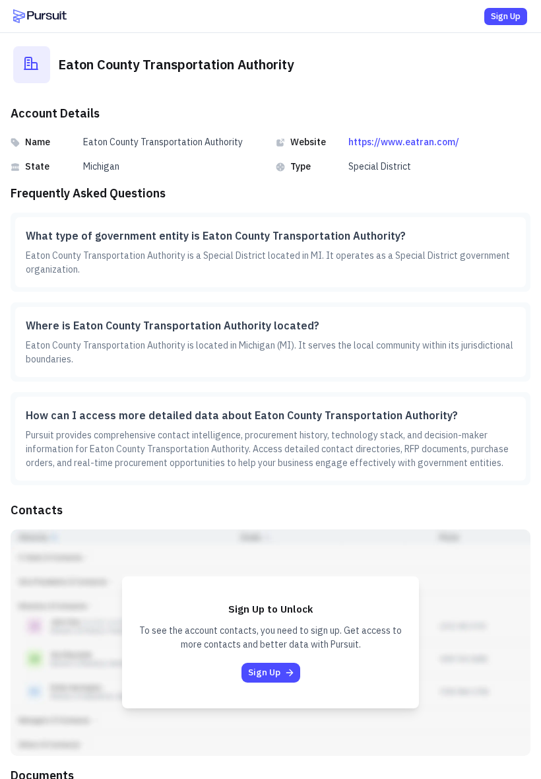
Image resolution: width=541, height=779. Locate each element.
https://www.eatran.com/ (403, 142)
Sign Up (506, 16)
